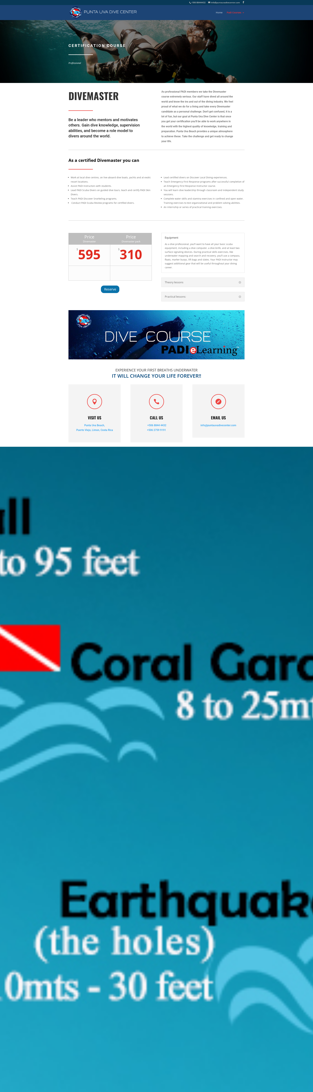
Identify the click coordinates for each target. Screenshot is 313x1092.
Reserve (110, 289)
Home (219, 12)
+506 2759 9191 (156, 430)
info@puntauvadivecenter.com (218, 425)
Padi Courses (234, 12)
